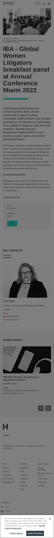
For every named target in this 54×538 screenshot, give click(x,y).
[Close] (50, 519)
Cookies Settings (16, 533)
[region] (27, 526)
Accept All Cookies (35, 533)
